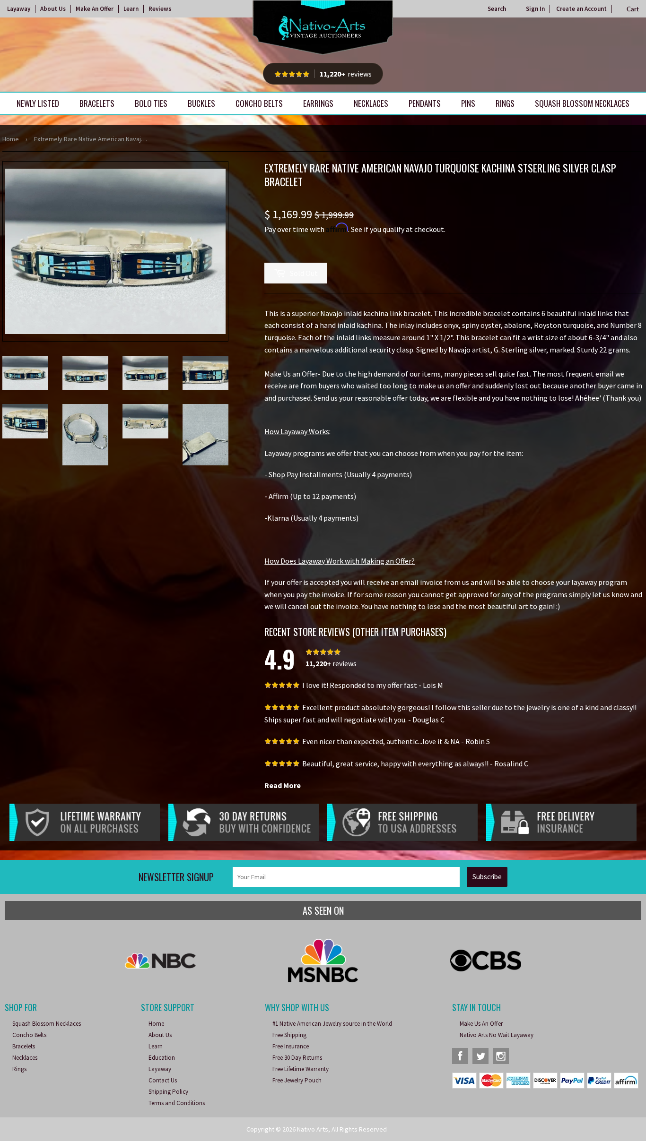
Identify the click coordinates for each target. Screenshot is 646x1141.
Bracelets (96, 103)
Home (10, 139)
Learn (131, 9)
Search (497, 9)
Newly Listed (38, 103)
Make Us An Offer (481, 1024)
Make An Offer (94, 9)
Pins (468, 103)
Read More (282, 785)
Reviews (159, 9)
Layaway (18, 9)
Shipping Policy (168, 1092)
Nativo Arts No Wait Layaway (496, 1035)
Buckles (201, 103)
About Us (53, 9)
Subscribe (487, 876)
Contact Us (162, 1080)
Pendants (425, 103)
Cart (633, 9)
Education (161, 1058)
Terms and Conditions (176, 1103)
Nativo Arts (312, 1129)
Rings (505, 103)
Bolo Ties (151, 103)
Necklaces (371, 103)
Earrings (318, 103)
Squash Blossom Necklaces (582, 103)
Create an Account (581, 9)
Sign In (535, 9)
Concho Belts (259, 103)
